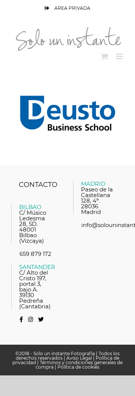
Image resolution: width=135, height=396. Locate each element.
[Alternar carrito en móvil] (104, 56)
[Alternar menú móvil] (120, 56)
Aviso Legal (79, 358)
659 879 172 (35, 253)
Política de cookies (78, 367)
